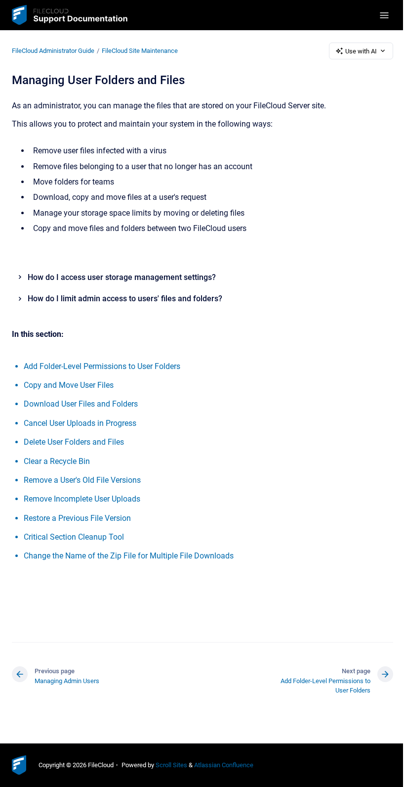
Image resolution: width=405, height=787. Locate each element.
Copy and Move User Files (69, 385)
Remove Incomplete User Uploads (82, 499)
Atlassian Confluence (223, 765)
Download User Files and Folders (81, 404)
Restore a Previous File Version (77, 518)
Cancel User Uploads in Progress (80, 423)
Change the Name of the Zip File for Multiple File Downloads (129, 555)
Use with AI (361, 51)
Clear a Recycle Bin (57, 461)
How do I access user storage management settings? (122, 277)
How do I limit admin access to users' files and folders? (125, 298)
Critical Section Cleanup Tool (74, 537)
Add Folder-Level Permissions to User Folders (102, 366)
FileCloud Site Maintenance (140, 50)
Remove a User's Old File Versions (82, 480)
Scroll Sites (171, 765)
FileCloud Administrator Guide (53, 50)
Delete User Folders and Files (74, 442)
